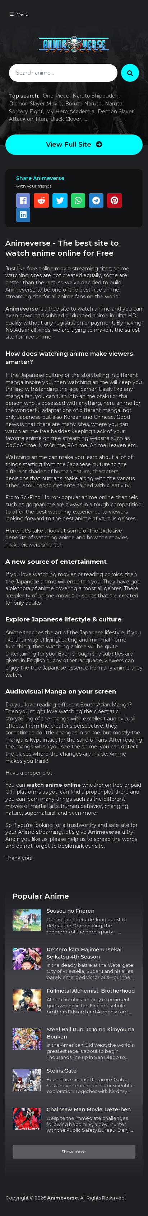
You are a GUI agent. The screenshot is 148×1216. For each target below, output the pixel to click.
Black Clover (65, 119)
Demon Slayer (116, 111)
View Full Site (69, 144)
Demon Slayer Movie (35, 103)
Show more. (74, 1151)
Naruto (113, 103)
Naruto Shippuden (96, 96)
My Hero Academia (70, 111)
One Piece (56, 96)
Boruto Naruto (83, 103)
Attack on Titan (28, 119)
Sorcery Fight (26, 111)
